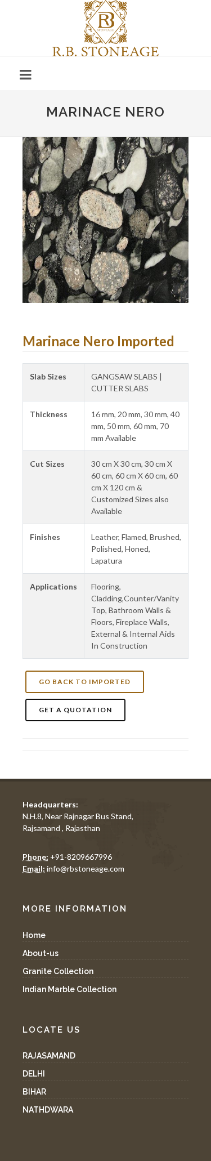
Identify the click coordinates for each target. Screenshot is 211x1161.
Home (34, 935)
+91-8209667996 (67, 856)
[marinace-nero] (105, 220)
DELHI (34, 1073)
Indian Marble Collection (69, 989)
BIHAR (34, 1091)
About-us (41, 953)
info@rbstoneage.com (73, 868)
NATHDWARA (48, 1109)
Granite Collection (58, 971)
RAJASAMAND (49, 1055)
